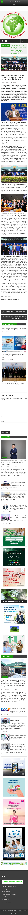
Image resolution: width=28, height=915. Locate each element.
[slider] (13, 601)
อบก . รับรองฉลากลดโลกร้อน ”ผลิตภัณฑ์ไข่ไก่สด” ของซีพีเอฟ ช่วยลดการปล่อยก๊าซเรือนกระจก (14, 317)
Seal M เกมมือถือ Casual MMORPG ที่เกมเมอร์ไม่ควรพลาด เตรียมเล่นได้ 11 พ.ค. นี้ (14, 329)
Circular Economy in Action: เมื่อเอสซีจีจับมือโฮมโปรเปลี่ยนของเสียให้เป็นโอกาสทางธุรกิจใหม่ (18, 737)
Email (2, 421)
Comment (3, 402)
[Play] (3, 601)
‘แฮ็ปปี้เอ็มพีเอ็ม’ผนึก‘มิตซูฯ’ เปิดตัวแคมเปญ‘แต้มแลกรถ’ (13, 312)
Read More (3, 478)
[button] (14, 596)
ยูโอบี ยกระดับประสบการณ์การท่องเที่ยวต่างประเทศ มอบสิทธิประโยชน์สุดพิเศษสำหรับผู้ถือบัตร (13, 356)
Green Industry (5, 676)
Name (2, 416)
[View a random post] (25, 41)
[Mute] (22, 601)
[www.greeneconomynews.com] (14, 25)
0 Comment (14, 82)
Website (2, 427)
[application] (14, 596)
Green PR (3, 68)
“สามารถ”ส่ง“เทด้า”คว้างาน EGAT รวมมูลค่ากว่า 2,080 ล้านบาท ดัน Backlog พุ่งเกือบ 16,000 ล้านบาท (13, 462)
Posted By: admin (5, 82)
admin (10, 331)
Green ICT (4, 457)
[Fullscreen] (24, 601)
